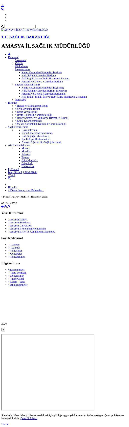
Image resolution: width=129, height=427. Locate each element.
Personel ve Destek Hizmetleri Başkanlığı (44, 93)
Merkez (26, 148)
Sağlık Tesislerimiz (18, 127)
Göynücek (27, 163)
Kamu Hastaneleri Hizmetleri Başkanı (42, 72)
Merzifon (26, 151)
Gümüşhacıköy (30, 160)
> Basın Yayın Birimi (26, 111)
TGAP (11, 175)
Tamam (5, 424)
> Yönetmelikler (16, 256)
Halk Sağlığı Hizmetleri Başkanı (39, 75)
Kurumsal (13, 57)
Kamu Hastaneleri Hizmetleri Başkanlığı (43, 87)
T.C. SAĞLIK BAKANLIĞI (25, 37)
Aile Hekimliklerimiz (19, 145)
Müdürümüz (21, 66)
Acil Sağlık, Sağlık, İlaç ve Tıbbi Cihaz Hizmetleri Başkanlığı (54, 96)
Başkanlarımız (22, 69)
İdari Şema (20, 99)
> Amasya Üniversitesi (20, 225)
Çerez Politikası (28, 418)
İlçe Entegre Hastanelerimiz (36, 139)
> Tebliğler (14, 244)
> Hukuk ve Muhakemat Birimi (31, 105)
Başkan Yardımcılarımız (27, 84)
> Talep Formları (17, 272)
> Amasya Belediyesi (19, 222)
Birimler (12, 102)
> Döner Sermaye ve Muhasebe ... (26, 190)
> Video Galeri (16, 278)
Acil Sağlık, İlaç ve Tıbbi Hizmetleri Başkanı (45, 78)
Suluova (26, 154)
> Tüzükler (14, 247)
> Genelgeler (15, 253)
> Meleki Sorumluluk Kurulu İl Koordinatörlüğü (40, 123)
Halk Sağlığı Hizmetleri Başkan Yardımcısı (44, 90)
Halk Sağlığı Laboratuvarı (35, 136)
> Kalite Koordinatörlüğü (28, 120)
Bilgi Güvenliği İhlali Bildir (22, 172)
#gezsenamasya (16, 269)
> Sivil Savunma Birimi (27, 108)
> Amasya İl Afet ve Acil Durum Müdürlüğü (31, 231)
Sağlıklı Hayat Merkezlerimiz (37, 133)
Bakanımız (20, 60)
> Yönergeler (15, 250)
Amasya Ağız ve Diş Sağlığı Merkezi (41, 142)
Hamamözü (28, 166)
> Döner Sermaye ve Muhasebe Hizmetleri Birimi (41, 117)
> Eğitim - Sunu (16, 281)
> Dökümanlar (16, 275)
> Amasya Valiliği (17, 219)
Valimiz (19, 63)
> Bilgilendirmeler (17, 284)
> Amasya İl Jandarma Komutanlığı (27, 228)
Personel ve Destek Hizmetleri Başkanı (42, 81)
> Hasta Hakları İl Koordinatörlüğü (33, 114)
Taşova (25, 157)
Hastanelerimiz (29, 130)
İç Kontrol (13, 169)
